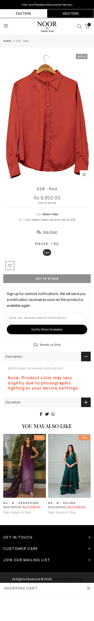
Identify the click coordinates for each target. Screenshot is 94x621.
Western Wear (50, 214)
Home (7, 41)
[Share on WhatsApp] (53, 414)
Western (71, 13)
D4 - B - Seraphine (21, 503)
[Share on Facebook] (41, 414)
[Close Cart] (88, 588)
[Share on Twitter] (47, 414)
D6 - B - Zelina (62, 503)
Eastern (23, 13)
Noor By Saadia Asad (67, 579)
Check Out (47, 613)
